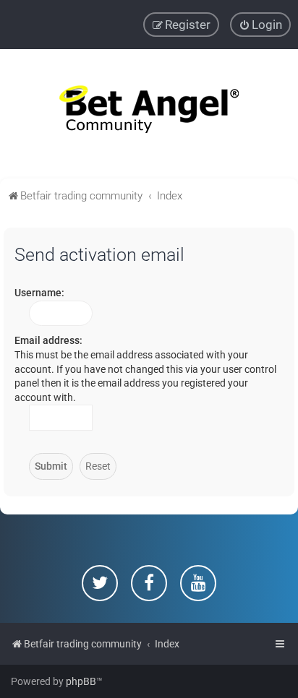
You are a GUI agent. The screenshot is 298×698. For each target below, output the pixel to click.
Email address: (48, 340)
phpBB (81, 681)
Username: (39, 292)
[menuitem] (260, 24)
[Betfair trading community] (149, 113)
